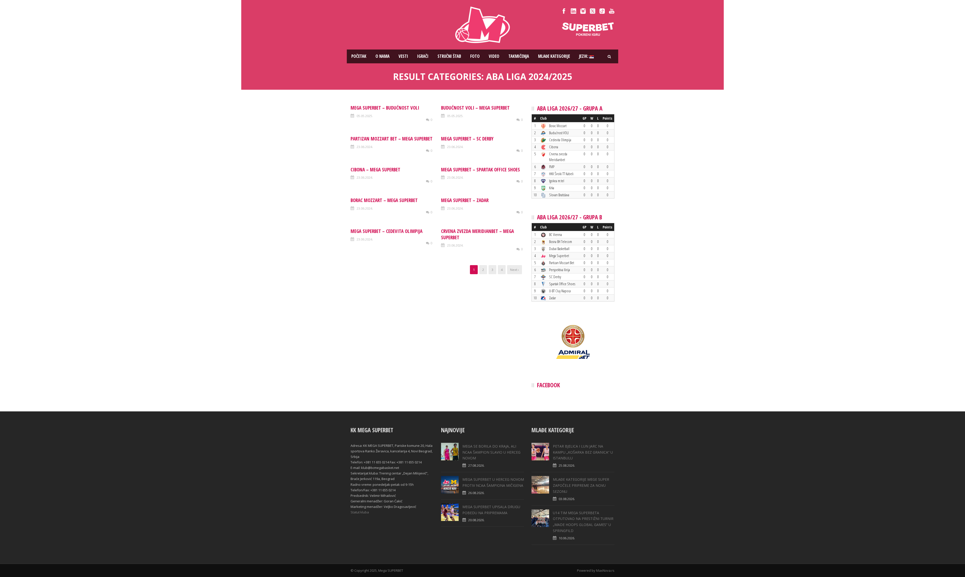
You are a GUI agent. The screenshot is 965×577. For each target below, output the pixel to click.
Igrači (422, 56)
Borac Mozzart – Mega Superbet (384, 200)
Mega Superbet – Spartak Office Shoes (480, 169)
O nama (382, 56)
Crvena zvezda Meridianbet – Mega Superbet (477, 234)
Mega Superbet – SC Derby (467, 138)
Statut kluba (360, 512)
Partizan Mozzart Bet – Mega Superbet (391, 138)
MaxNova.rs (605, 570)
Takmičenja (518, 56)
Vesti (403, 56)
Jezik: (584, 56)
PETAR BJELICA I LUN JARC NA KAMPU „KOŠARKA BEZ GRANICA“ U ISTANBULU (583, 452)
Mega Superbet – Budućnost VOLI (385, 108)
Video (494, 56)
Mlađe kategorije (554, 56)
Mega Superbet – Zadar (465, 200)
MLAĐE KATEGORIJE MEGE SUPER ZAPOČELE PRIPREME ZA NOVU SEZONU (581, 485)
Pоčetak (358, 56)
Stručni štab (449, 56)
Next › (514, 269)
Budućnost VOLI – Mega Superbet (475, 108)
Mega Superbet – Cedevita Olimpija (386, 231)
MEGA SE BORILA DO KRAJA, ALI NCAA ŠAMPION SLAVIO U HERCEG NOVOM (491, 452)
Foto (475, 56)
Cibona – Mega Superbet (375, 169)
